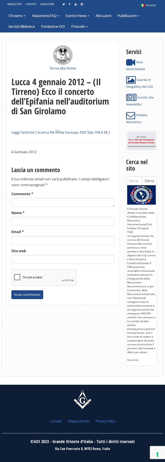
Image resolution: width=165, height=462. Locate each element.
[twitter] (63, 5)
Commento (22, 194)
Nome (17, 212)
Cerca (149, 180)
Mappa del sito (78, 421)
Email (17, 231)
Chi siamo (15, 15)
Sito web (18, 251)
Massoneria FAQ (44, 15)
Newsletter (14, 4)
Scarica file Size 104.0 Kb (72, 132)
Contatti (31, 4)
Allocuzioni (103, 15)
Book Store (47, 4)
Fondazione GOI (53, 26)
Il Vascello (78, 26)
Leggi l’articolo (23, 132)
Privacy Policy (105, 421)
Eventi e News (76, 15)
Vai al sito (133, 360)
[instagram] (82, 5)
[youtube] (75, 5)
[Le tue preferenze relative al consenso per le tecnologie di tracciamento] (157, 454)
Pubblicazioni (127, 15)
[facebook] (69, 5)
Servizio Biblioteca (21, 26)
